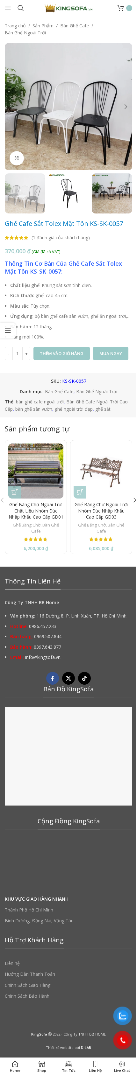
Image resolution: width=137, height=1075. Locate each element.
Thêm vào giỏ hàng (61, 353)
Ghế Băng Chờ (26, 525)
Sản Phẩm (43, 26)
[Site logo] (68, 7)
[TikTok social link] (84, 678)
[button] (11, 106)
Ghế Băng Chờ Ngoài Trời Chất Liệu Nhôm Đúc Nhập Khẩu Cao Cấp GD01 (36, 510)
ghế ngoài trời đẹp (74, 409)
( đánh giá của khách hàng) (61, 237)
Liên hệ (12, 963)
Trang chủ (15, 26)
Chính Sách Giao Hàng (27, 985)
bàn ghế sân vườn (33, 409)
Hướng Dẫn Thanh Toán (30, 974)
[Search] (20, 8)
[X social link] (68, 678)
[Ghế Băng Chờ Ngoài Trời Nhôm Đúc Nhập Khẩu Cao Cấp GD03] (101, 471)
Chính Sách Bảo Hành (27, 996)
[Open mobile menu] (8, 8)
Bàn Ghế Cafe (74, 26)
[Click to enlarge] (17, 158)
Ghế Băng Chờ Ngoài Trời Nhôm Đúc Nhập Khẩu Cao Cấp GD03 (101, 510)
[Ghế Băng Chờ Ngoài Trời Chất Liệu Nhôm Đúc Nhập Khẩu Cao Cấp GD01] (35, 471)
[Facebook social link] (52, 678)
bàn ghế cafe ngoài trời (40, 402)
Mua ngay (110, 353)
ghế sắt (103, 409)
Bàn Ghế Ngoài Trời (25, 33)
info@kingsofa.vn (43, 657)
